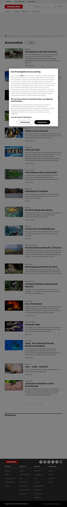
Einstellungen (25, 122)
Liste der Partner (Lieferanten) (21, 117)
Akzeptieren (42, 122)
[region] (33, 97)
